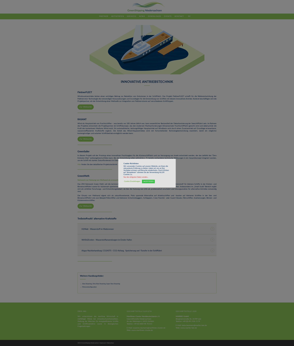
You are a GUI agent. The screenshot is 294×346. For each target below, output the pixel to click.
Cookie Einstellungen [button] (132, 181)
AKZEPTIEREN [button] (148, 181)
